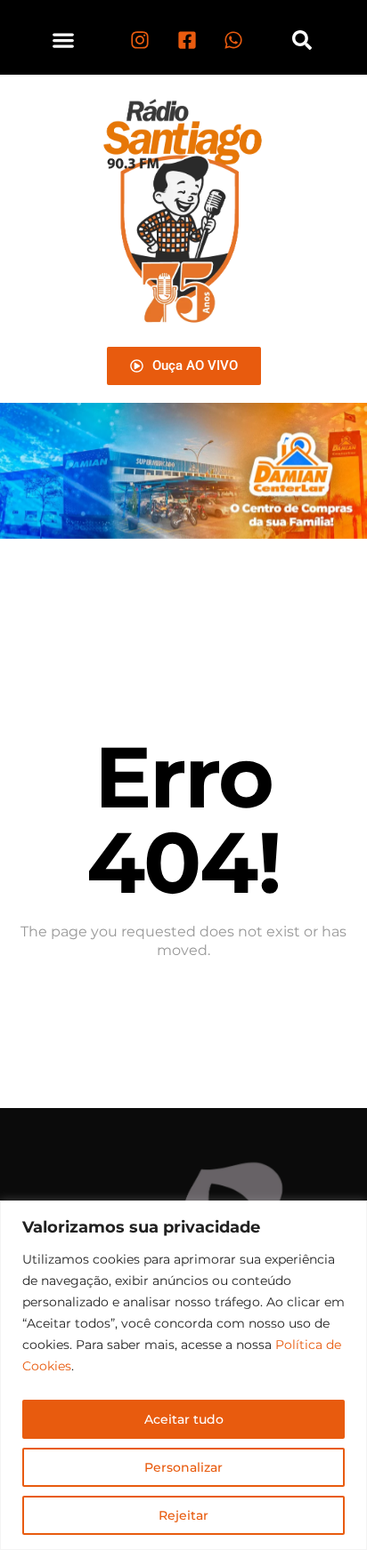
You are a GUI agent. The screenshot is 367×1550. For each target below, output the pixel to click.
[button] (63, 39)
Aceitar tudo (184, 1419)
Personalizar (183, 1467)
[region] (183, 1375)
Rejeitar (183, 1515)
